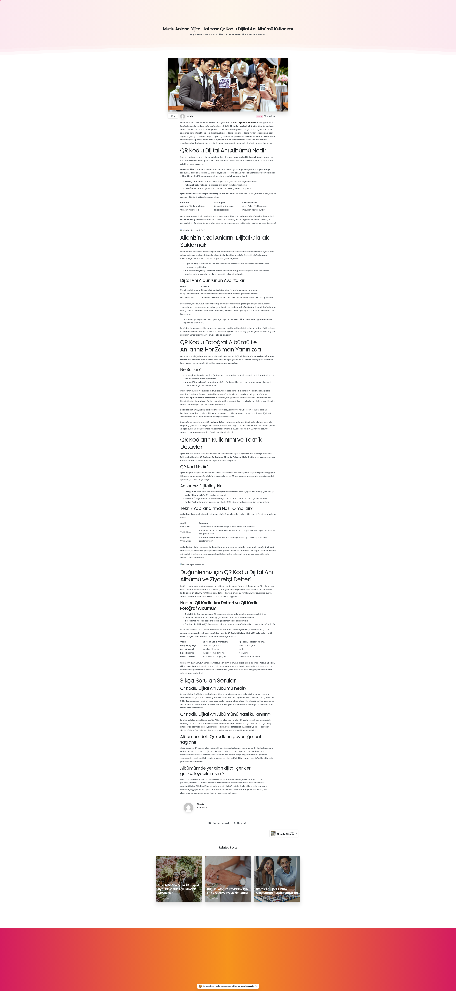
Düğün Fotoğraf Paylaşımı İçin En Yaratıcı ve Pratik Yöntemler (227, 891)
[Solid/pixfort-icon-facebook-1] (212, 960)
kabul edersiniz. (247, 986)
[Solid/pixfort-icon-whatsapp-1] (244, 960)
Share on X (241, 823)
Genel (199, 34)
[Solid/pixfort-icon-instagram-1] (228, 960)
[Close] (256, 986)
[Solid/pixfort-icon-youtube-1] (236, 960)
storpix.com (202, 807)
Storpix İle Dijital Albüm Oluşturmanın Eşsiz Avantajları (277, 891)
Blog (192, 34)
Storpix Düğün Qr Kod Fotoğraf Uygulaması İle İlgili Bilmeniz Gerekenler (178, 889)
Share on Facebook (221, 823)
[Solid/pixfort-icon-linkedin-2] (220, 960)
